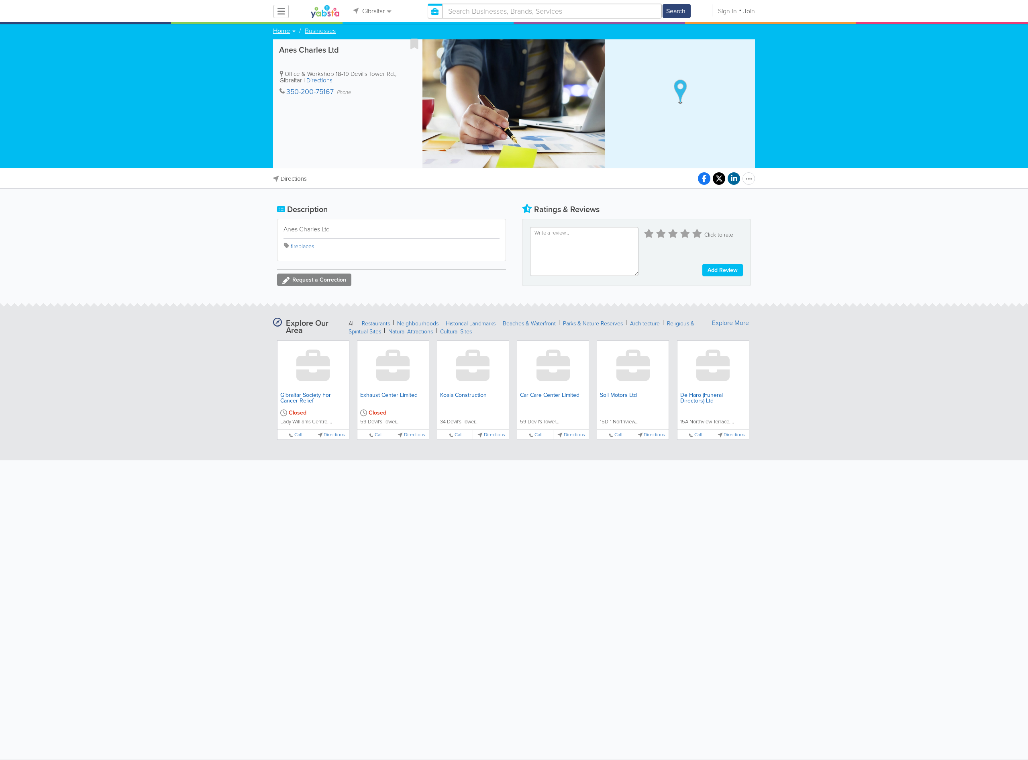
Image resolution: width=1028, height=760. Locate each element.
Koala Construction (463, 395)
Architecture (645, 323)
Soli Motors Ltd (618, 395)
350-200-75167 (310, 91)
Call (298, 434)
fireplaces (302, 246)
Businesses (320, 31)
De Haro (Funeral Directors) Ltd (701, 398)
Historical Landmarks (471, 323)
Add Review (723, 270)
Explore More (730, 323)
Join (749, 11)
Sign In (727, 11)
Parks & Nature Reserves (593, 323)
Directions (319, 80)
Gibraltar (373, 11)
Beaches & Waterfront (529, 323)
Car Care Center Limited (549, 395)
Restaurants (376, 323)
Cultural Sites (456, 331)
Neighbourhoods (418, 323)
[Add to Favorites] (414, 44)
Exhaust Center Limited (389, 395)
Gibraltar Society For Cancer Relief (305, 398)
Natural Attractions (410, 331)
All (352, 323)
